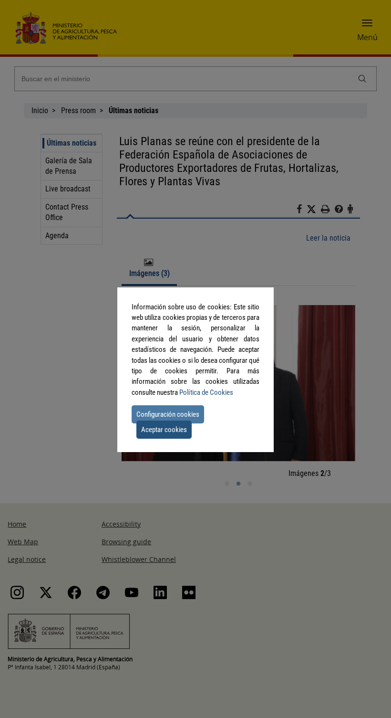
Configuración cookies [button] (167, 414)
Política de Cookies (206, 392)
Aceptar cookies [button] (164, 429)
